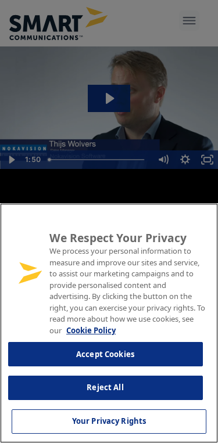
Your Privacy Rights (109, 421)
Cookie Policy (91, 330)
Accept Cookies (105, 354)
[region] (109, 323)
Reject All (105, 387)
